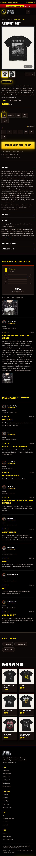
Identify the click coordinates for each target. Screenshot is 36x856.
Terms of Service (8, 839)
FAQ (4, 815)
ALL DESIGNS (9, 650)
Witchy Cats (6, 783)
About (4, 833)
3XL (31, 132)
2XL (26, 132)
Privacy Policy (7, 836)
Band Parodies (7, 786)
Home (3, 19)
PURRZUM (9, 19)
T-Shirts (5, 794)
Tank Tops (6, 801)
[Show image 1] (4, 74)
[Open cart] (28, 12)
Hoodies (5, 797)
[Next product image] (32, 74)
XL (20, 132)
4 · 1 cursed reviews (11, 100)
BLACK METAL (21, 644)
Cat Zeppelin (6, 780)
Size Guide (6, 822)
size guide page (8, 238)
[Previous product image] (27, 74)
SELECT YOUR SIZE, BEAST (18, 145)
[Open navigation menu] (32, 12)
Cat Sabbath (6, 777)
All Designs (6, 770)
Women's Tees (7, 807)
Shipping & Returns (8, 818)
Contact (5, 825)
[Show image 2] (12, 74)
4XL (4, 137)
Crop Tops (6, 804)
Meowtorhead (7, 773)
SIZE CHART (30, 126)
